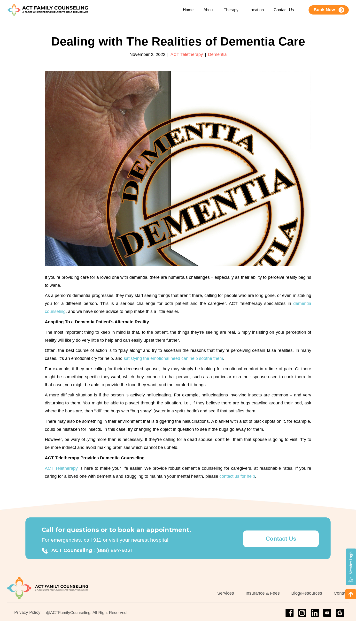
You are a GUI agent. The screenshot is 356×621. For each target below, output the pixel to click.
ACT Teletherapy (186, 54)
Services (225, 593)
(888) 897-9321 (114, 550)
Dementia (217, 54)
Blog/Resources (306, 593)
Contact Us (284, 10)
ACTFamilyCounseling (70, 612)
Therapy (231, 10)
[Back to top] (350, 594)
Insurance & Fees (263, 593)
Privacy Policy (27, 612)
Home (188, 10)
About (208, 10)
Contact (341, 593)
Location (256, 10)
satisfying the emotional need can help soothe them (173, 358)
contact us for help (237, 476)
